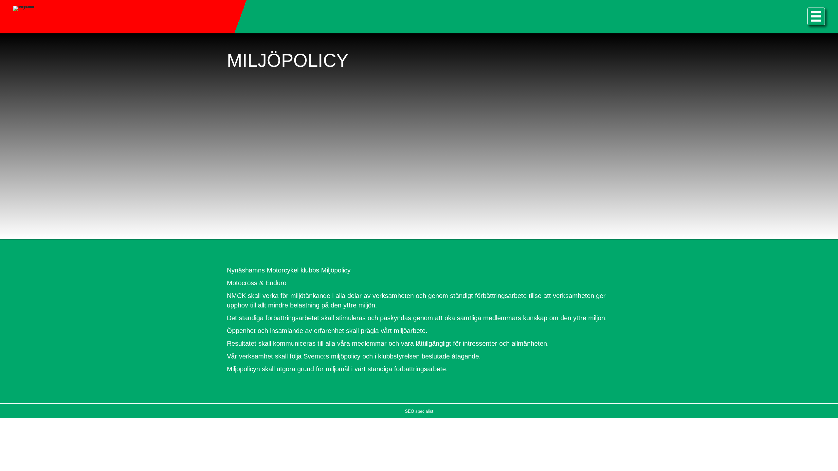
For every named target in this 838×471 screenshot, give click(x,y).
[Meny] (816, 16)
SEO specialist (419, 411)
